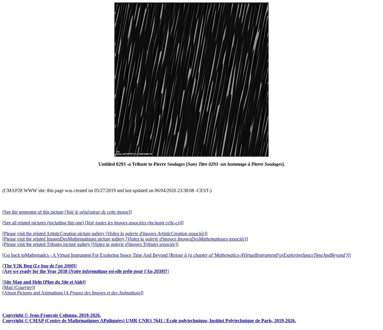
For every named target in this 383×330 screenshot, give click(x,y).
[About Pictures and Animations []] (72, 292)
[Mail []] (18, 287)
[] (39, 265)
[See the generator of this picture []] (67, 212)
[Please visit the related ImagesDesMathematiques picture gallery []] (125, 238)
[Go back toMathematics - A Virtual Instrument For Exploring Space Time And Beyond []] (176, 255)
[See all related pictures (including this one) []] (92, 222)
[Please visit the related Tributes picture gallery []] (90, 244)
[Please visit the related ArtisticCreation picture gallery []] (104, 233)
